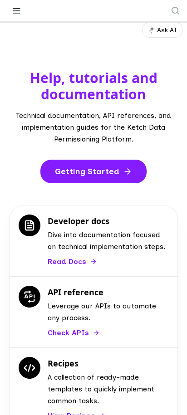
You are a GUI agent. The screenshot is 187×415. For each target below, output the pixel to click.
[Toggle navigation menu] (16, 10)
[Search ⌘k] (175, 10)
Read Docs (67, 261)
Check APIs (68, 332)
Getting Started (87, 171)
